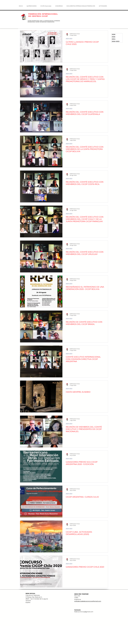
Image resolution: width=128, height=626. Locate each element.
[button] (60, 5)
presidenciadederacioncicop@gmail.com (87, 601)
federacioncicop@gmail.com (83, 612)
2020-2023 (69, 38)
